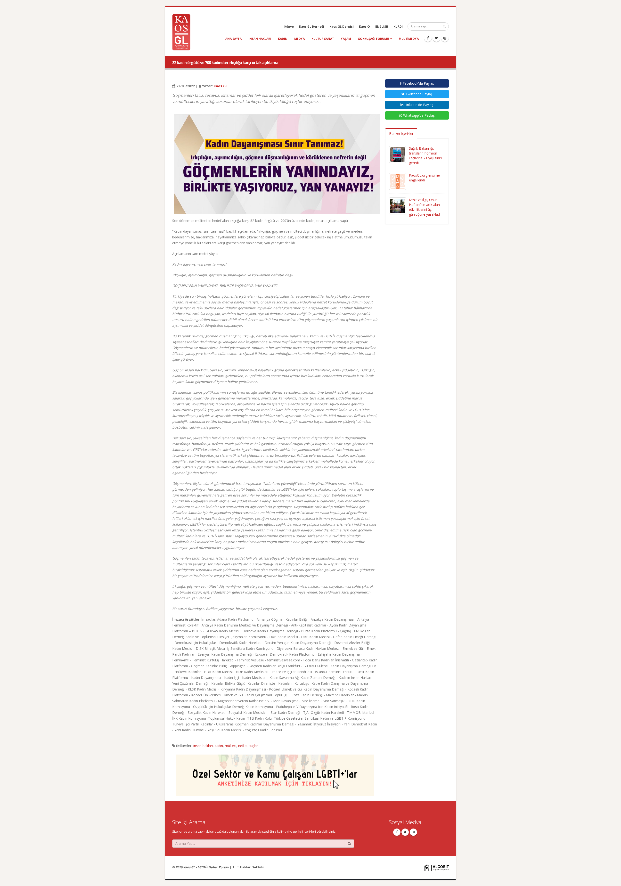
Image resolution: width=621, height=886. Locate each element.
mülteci (230, 745)
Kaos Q (364, 26)
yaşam (346, 39)
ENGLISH (381, 26)
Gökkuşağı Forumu (373, 39)
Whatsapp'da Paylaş (418, 115)
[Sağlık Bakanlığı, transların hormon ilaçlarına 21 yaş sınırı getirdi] (397, 154)
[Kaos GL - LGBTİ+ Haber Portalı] (183, 32)
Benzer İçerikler (401, 133)
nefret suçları (248, 745)
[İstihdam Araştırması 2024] (275, 773)
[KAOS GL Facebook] (428, 38)
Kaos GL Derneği (311, 26)
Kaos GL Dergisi (341, 26)
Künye (289, 26)
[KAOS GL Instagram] (445, 38)
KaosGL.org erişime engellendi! (424, 177)
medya (299, 39)
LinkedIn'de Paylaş (418, 104)
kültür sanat (322, 39)
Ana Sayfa (233, 39)
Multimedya (409, 39)
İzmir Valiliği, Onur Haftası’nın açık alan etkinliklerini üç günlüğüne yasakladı (425, 207)
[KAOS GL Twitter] (436, 38)
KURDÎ (398, 26)
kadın (282, 39)
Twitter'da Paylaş (419, 94)
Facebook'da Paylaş (418, 83)
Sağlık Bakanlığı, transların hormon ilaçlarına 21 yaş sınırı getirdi (425, 155)
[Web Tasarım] (437, 867)
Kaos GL (221, 86)
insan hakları (259, 39)
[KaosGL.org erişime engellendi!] (397, 181)
